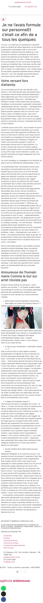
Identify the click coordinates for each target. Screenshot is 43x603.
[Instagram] (3, 593)
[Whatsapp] (3, 588)
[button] (21, 14)
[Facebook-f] (3, 599)
